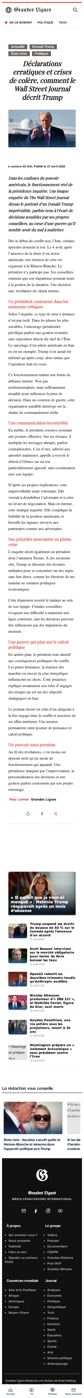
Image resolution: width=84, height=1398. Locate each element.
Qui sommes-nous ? (23, 1235)
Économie (54, 1295)
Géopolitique (56, 1307)
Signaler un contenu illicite (21, 1260)
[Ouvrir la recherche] (75, 10)
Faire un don (17, 1252)
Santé (50, 1330)
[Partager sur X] (56, 813)
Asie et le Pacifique (22, 1290)
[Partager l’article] (28, 813)
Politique (45, 22)
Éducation (54, 1335)
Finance (52, 1318)
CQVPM (52, 1252)
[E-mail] (24, 1211)
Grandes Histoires (59, 1258)
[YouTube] (60, 1211)
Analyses (53, 1290)
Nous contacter (19, 1241)
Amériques (16, 1301)
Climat (51, 1347)
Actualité (18, 46)
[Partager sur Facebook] (42, 813)
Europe (13, 1307)
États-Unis (19, 53)
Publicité (14, 1246)
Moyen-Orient (18, 1313)
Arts (49, 1352)
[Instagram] (48, 1211)
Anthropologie (57, 1364)
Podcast (52, 1241)
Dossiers (53, 1324)
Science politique (59, 1358)
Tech (63, 22)
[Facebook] (36, 1211)
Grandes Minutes (59, 1269)
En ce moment (21, 22)
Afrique (13, 1295)
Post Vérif (53, 1263)
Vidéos (51, 1235)
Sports (51, 1341)
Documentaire (56, 1246)
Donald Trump (43, 46)
